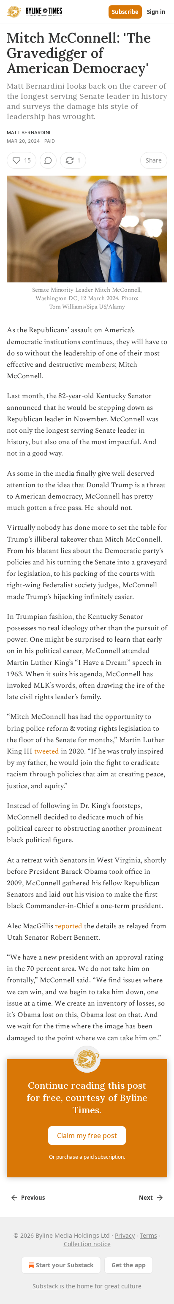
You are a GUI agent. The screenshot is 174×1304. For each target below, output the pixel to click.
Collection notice (87, 1244)
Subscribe (125, 12)
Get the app (128, 1265)
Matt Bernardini (28, 133)
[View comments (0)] (48, 160)
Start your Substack (65, 1265)
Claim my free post (87, 1135)
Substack (45, 1286)
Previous (33, 1197)
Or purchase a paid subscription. (87, 1156)
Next (146, 1197)
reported (68, 926)
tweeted (46, 751)
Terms (148, 1235)
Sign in (156, 12)
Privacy (125, 1235)
